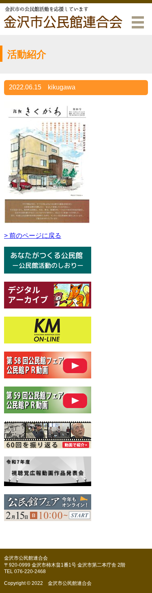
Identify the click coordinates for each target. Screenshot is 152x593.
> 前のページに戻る (32, 235)
